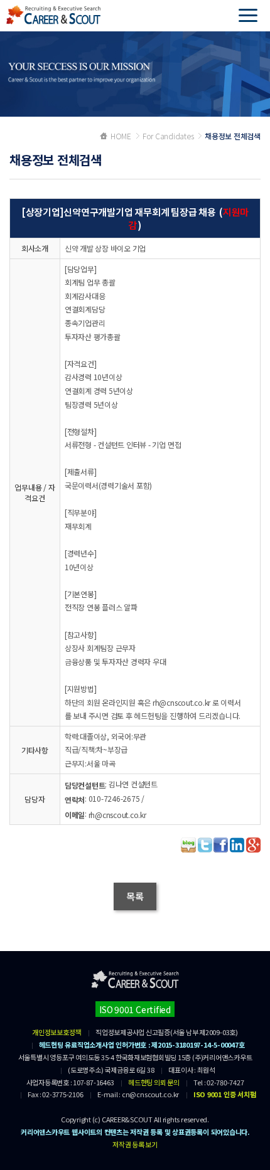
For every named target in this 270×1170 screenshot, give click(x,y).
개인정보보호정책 (56, 1032)
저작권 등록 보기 (135, 1144)
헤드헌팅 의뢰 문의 (154, 1082)
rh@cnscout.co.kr (117, 814)
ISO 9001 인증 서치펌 (224, 1094)
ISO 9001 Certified (135, 1009)
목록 (135, 896)
